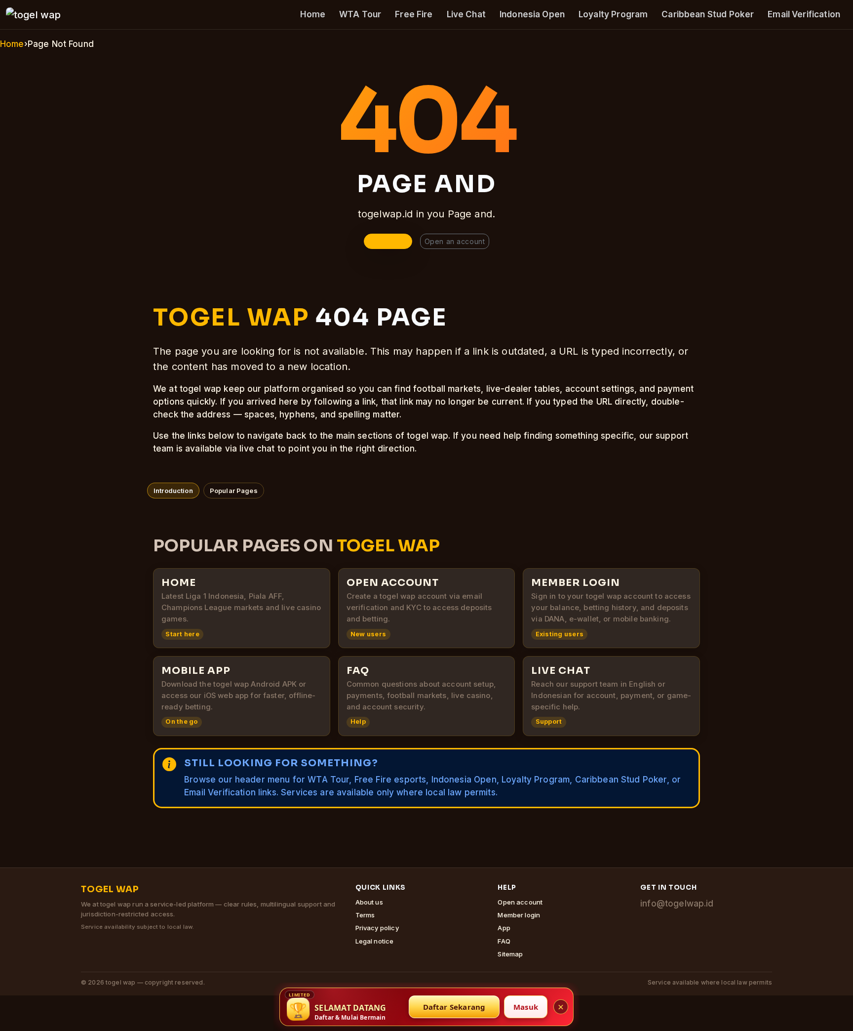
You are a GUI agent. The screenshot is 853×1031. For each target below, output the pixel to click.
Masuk (525, 1007)
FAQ (504, 941)
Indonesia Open (532, 14)
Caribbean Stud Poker (707, 14)
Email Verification (804, 14)
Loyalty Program (613, 14)
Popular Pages (234, 491)
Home (312, 14)
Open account (520, 902)
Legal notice (374, 941)
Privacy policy (377, 928)
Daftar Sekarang (454, 1007)
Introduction (173, 491)
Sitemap (510, 954)
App (504, 928)
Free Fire (413, 14)
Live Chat (466, 14)
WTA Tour (360, 14)
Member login (519, 915)
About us (369, 902)
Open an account (455, 241)
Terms (365, 915)
